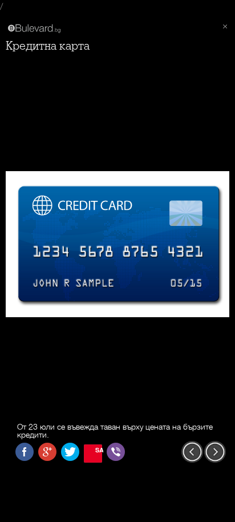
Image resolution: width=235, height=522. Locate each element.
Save (98, 450)
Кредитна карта (48, 45)
